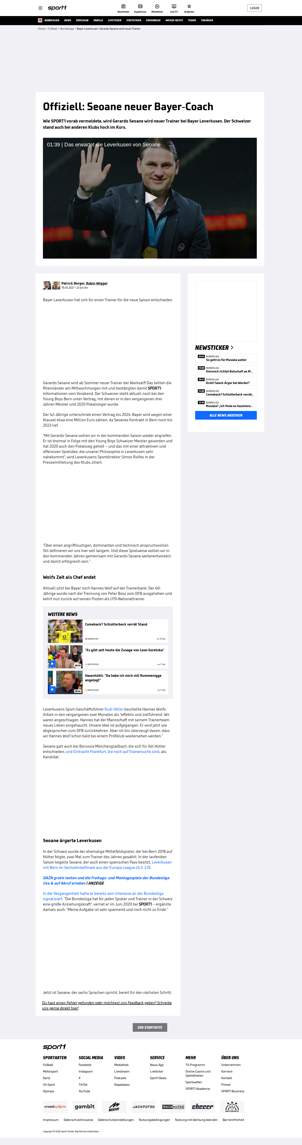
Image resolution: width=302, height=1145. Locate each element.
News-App (157, 1065)
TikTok (83, 1085)
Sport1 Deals (158, 1078)
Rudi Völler (114, 709)
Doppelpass (122, 1085)
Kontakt (226, 1078)
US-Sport (49, 1085)
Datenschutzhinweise (78, 1120)
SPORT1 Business (232, 1091)
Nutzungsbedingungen (154, 1120)
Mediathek (121, 1065)
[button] (150, 198)
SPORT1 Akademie (198, 1089)
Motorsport (50, 1071)
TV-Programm (195, 1065)
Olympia (48, 1091)
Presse (226, 1085)
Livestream (122, 1071)
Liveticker (156, 1071)
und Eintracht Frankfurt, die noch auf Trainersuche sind (112, 751)
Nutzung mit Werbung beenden (196, 1120)
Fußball (48, 1065)
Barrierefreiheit (233, 1120)
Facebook (85, 1065)
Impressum (51, 1120)
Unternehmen (231, 1065)
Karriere (227, 1071)
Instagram (86, 1071)
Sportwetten (194, 1082)
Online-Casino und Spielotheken (198, 1073)
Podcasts (120, 1078)
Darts (46, 1078)
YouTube (84, 1091)
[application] (150, 198)
